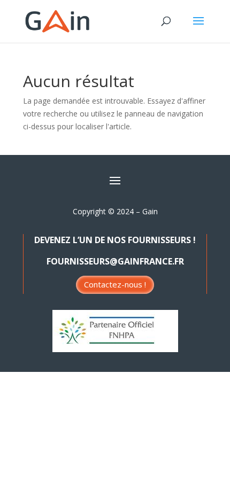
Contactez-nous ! (115, 284)
